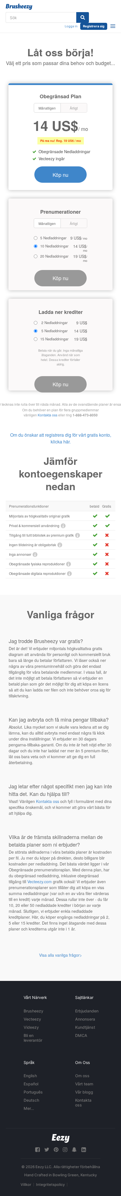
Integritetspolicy (50, 1184)
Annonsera (85, 1019)
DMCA (81, 1035)
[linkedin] (83, 1149)
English (30, 1075)
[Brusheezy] (19, 7)
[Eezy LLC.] (61, 1138)
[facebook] (37, 1149)
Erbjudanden (86, 1010)
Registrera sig (93, 26)
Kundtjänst (85, 1027)
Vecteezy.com (39, 881)
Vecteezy (32, 1019)
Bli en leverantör (33, 1038)
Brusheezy (33, 1010)
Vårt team (84, 1083)
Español (31, 1083)
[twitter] (46, 1149)
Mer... (29, 1108)
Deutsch (31, 1100)
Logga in (71, 26)
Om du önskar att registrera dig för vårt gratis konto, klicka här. (60, 438)
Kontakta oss (47, 414)
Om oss (82, 1075)
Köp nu (60, 174)
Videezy (31, 1027)
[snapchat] (74, 1149)
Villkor (26, 1184)
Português (33, 1092)
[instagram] (65, 1149)
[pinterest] (56, 1149)
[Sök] (82, 17)
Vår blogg (84, 1092)
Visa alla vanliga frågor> (60, 955)
